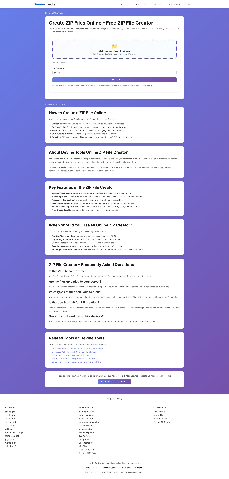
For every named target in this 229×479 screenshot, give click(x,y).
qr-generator (85, 429)
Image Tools (140, 4)
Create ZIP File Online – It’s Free (114, 382)
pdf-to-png (10, 415)
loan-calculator (86, 425)
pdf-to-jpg (10, 411)
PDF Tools (124, 4)
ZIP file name (58, 68)
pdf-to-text (10, 418)
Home (47, 13)
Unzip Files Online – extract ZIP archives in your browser (77, 348)
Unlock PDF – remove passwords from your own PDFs (76, 362)
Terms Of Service (162, 422)
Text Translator (87, 449)
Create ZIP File (114, 80)
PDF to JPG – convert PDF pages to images (71, 355)
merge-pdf (10, 443)
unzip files (84, 439)
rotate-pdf (10, 425)
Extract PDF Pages (88, 453)
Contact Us (159, 411)
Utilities (188, 4)
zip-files (83, 446)
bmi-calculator (86, 418)
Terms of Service (109, 468)
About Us (158, 415)
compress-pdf (12, 436)
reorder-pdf (11, 422)
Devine (44, 4)
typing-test (84, 436)
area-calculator (86, 415)
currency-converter (89, 422)
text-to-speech (86, 432)
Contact (139, 468)
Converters (157, 4)
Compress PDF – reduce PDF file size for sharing (74, 352)
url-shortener (86, 443)
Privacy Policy (160, 418)
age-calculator (86, 411)
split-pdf (9, 429)
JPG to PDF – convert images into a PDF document (75, 358)
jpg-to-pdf (10, 439)
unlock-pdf (10, 446)
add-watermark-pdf (15, 432)
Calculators (173, 4)
